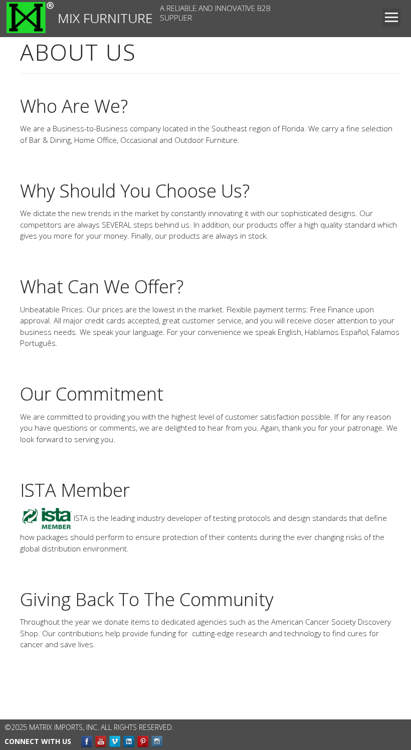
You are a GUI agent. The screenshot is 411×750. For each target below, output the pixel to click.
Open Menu (391, 18)
